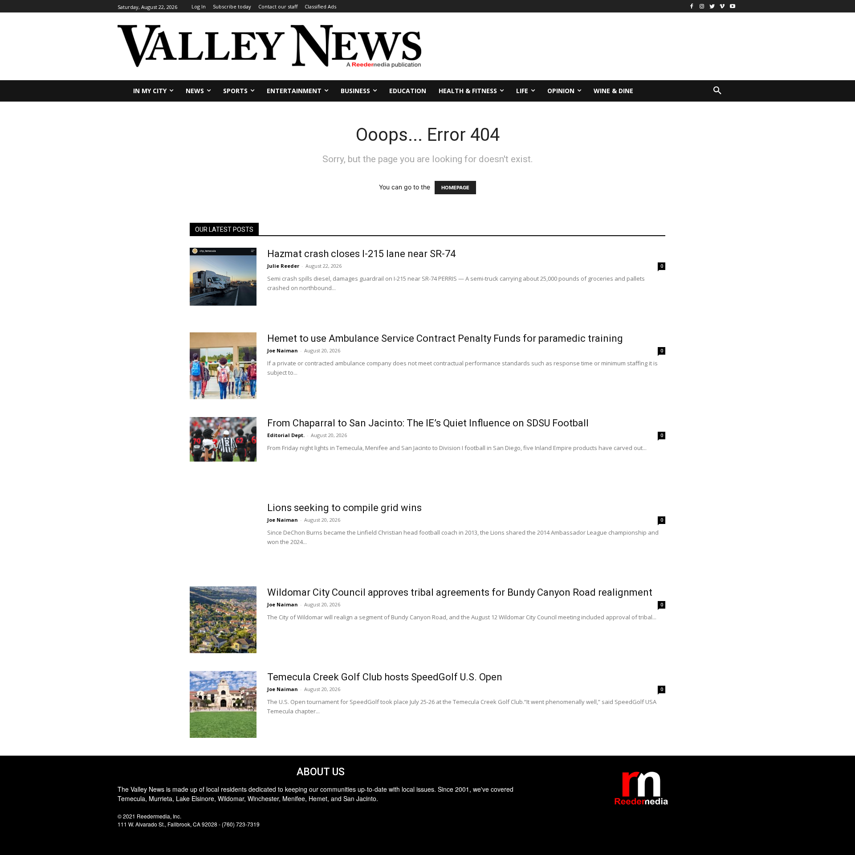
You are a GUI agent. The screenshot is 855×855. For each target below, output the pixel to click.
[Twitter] (712, 6)
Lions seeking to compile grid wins (344, 507)
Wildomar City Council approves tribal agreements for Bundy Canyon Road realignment (459, 592)
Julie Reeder (283, 265)
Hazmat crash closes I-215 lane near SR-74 (361, 253)
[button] (717, 91)
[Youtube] (732, 6)
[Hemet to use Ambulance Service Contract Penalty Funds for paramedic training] (223, 365)
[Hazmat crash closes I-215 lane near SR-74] (223, 277)
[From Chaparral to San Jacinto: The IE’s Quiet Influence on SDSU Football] (223, 439)
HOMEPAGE (455, 187)
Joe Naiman (282, 350)
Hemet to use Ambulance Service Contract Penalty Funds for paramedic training (445, 338)
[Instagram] (702, 6)
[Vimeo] (722, 6)
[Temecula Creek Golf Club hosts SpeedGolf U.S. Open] (223, 704)
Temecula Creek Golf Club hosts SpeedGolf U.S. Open (384, 677)
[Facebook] (692, 6)
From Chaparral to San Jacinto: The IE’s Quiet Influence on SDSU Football (428, 423)
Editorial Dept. (286, 435)
